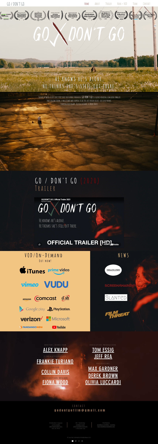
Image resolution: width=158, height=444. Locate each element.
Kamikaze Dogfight (103, 425)
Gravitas (112, 425)
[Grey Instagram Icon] (155, 38)
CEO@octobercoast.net (80, 426)
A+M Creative (56, 425)
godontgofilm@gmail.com (80, 410)
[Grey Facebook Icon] (155, 34)
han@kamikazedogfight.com (106, 426)
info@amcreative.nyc (55, 426)
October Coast (80, 425)
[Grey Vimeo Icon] (155, 30)
